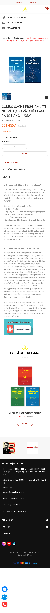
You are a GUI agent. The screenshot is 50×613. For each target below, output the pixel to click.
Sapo (30, 555)
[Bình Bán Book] (9, 448)
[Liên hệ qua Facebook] (5, 589)
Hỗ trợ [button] (6, 527)
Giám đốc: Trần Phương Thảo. (14, 498)
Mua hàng (25, 154)
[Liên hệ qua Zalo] (5, 597)
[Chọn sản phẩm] (25, 386)
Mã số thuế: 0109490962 (12, 505)
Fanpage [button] (6, 533)
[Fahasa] (32, 448)
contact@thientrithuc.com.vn (13, 492)
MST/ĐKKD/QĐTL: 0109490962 (14, 511)
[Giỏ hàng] (46, 8)
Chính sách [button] (8, 520)
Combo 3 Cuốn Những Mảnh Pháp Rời (25, 413)
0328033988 (7, 487)
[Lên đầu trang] (42, 601)
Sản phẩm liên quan (25, 352)
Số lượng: (6, 141)
